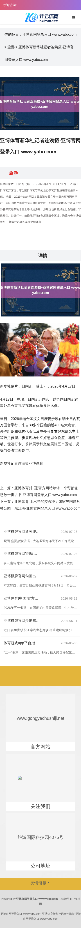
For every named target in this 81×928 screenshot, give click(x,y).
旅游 (11, 47)
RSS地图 (64, 898)
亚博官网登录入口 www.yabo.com (49, 34)
